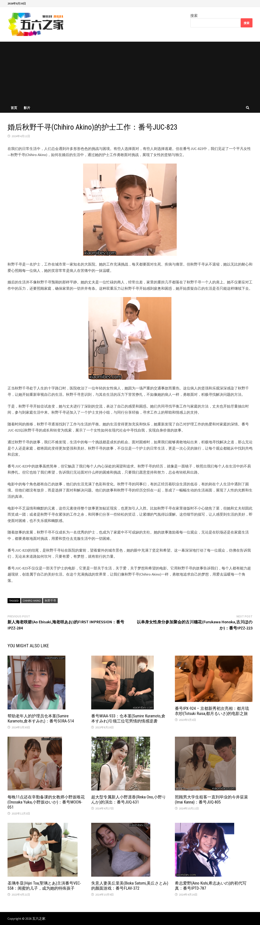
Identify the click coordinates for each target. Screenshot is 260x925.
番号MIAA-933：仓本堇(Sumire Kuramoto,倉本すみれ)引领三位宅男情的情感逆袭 (128, 718)
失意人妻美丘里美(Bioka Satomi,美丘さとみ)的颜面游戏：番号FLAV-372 (129, 886)
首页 (14, 108)
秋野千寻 (50, 600)
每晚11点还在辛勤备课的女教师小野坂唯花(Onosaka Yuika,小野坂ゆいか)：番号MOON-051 (46, 802)
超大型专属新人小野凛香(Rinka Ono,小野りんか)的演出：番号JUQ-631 (128, 800)
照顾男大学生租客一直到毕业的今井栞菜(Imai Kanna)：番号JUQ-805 (211, 800)
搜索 (194, 15)
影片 (27, 108)
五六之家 (38, 918)
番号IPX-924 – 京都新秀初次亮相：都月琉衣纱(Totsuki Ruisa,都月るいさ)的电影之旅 (212, 711)
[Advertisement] (130, 72)
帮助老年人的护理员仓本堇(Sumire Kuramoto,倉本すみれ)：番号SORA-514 (41, 718)
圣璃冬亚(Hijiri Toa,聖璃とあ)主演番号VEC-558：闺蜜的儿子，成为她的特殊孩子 (44, 886)
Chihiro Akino (32, 600)
